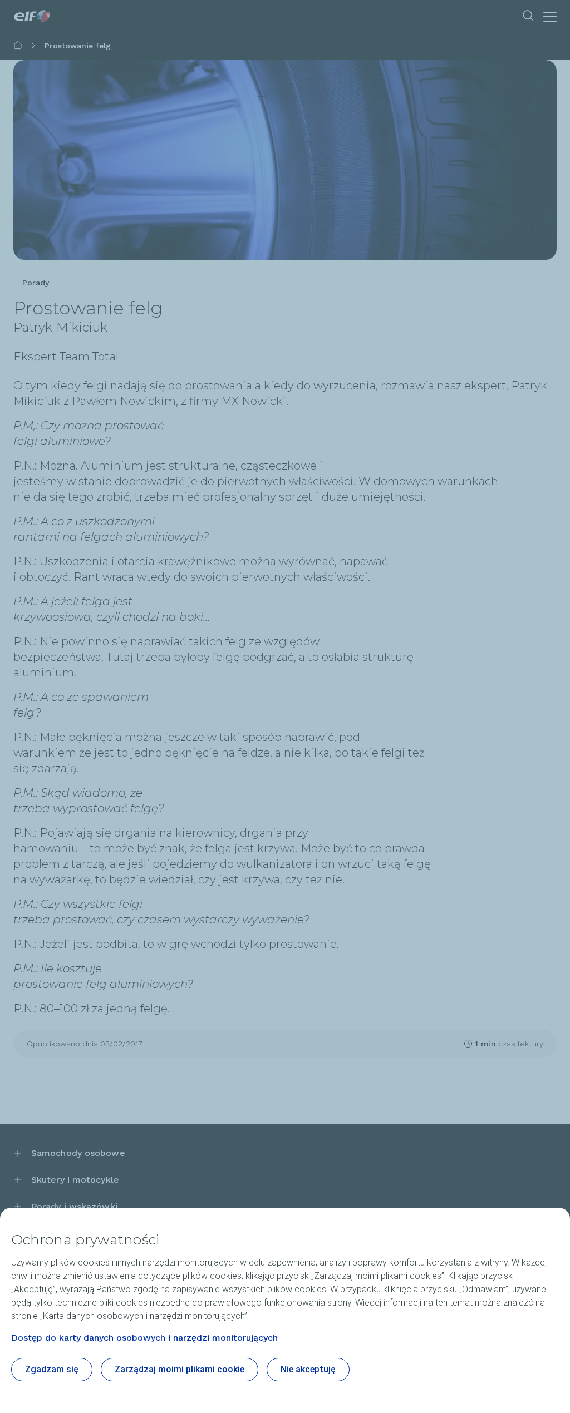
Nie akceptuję (308, 1369)
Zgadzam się (51, 1369)
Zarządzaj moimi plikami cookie (179, 1369)
